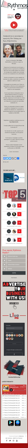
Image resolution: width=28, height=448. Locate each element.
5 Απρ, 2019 (6, 161)
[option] (8, 177)
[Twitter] (10, 440)
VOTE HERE (19, 199)
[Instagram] (13, 440)
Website (10, 268)
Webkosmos (21, 436)
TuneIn (9, 260)
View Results (14, 277)
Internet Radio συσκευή (13, 264)
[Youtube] (17, 440)
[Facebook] (6, 440)
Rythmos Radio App (13, 256)
